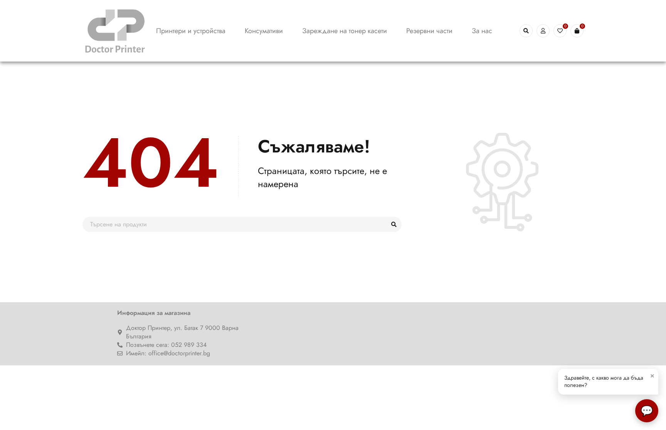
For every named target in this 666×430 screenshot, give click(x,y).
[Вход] (543, 30)
